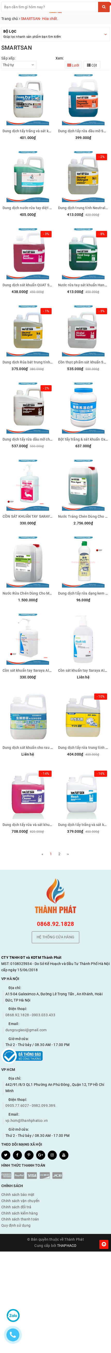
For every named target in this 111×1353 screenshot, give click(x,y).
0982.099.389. (44, 1105)
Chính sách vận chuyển (20, 1201)
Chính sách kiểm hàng (19, 1213)
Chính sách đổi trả (16, 1207)
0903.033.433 (43, 1015)
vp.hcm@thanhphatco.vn (26, 1120)
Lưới (75, 65)
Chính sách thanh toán (20, 1219)
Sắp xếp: (8, 58)
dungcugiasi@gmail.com (25, 1030)
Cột (94, 65)
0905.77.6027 (17, 1105)
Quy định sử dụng (15, 1225)
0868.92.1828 (55, 924)
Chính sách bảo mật (18, 1195)
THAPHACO (67, 1246)
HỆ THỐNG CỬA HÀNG (55, 937)
